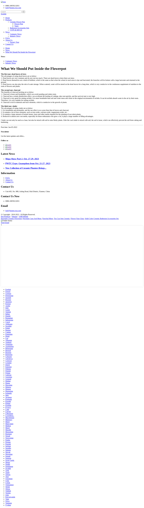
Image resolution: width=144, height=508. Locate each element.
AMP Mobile (23, 217)
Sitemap (14, 217)
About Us (8, 40)
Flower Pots (18, 24)
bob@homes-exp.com (13, 211)
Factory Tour (14, 42)
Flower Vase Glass (77, 219)
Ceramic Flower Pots (17, 22)
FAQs (7, 38)
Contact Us (9, 44)
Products (8, 20)
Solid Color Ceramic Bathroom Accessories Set (101, 219)
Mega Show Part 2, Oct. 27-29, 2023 (22, 159)
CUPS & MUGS (16, 30)
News (7, 32)
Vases (16, 26)
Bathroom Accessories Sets (19, 28)
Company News (15, 34)
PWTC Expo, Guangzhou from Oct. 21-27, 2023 (27, 163)
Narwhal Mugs (47, 219)
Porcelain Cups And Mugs (32, 219)
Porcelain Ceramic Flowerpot (11, 219)
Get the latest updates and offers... (13, 136)
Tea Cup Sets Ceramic (62, 219)
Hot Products (5, 217)
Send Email (5, 223)
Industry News (15, 36)
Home (7, 18)
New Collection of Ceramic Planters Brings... (25, 168)
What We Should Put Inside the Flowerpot (20, 52)
